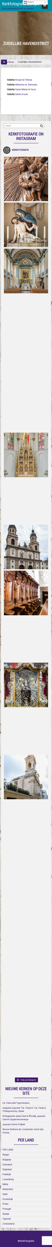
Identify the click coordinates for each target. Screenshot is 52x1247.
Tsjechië (6, 1218)
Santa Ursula (21, 94)
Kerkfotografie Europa (20, 3)
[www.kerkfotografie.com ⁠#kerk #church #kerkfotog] (26, 777)
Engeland (7, 1169)
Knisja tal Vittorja (23, 79)
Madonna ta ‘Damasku (26, 84)
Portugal (6, 1208)
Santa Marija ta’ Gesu (25, 89)
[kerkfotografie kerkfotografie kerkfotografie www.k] (26, 179)
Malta (5, 1184)
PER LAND (7, 1149)
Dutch (30, 2)
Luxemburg (8, 1179)
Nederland (7, 1189)
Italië (5, 1194)
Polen (5, 1204)
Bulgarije (6, 1159)
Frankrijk (6, 1174)
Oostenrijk (7, 1199)
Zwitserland (8, 1223)
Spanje (5, 1213)
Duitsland (7, 1164)
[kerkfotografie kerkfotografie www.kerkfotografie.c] (26, 317)
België (5, 1154)
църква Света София (13, 1124)
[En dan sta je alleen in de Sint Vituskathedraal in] (26, 639)
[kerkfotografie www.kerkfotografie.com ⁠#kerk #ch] (26, 363)
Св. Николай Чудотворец (15, 1103)
